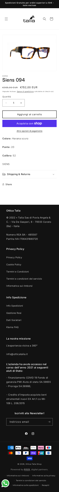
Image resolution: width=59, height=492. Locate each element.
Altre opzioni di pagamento (29, 131)
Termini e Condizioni (17, 271)
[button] (6, 18)
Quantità (6, 96)
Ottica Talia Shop (34, 464)
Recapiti (45, 485)
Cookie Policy (13, 264)
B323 (27, 469)
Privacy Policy (14, 257)
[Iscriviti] (49, 422)
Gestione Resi (13, 313)
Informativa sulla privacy (43, 475)
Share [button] (9, 184)
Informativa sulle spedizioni (26, 485)
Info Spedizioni (14, 305)
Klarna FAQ (12, 327)
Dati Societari (13, 320)
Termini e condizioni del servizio (24, 278)
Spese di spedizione (25, 91)
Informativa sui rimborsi (19, 285)
